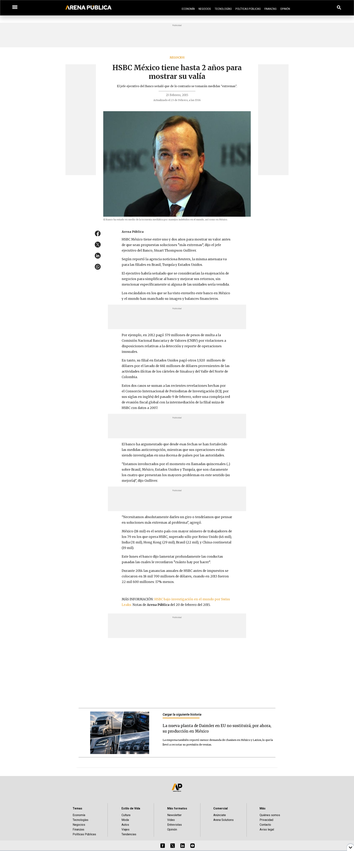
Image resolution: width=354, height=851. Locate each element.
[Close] (199, 397)
